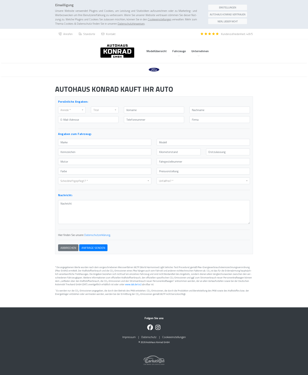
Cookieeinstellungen (174, 337)
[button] (72, 110)
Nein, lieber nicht (228, 21)
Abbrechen (68, 248)
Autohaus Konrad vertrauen (227, 14)
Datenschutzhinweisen (131, 23)
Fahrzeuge (179, 51)
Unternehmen (200, 51)
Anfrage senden (93, 248)
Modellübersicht (157, 51)
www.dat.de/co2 (133, 284)
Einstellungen (227, 7)
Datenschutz (148, 337)
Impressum (129, 337)
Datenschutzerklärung (97, 235)
